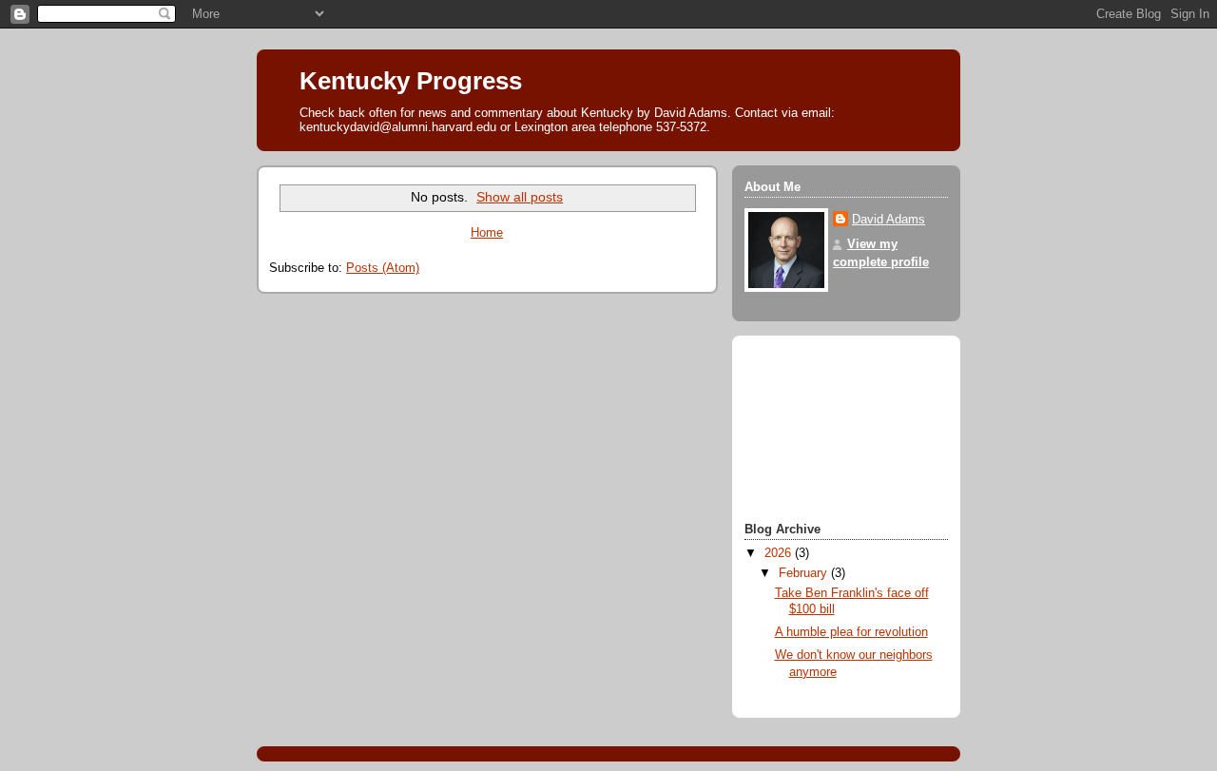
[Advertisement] (830, 431)
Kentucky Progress (410, 81)
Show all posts (519, 196)
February (805, 573)
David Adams (888, 219)
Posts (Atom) (382, 268)
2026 (779, 553)
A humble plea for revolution (851, 632)
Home (487, 233)
